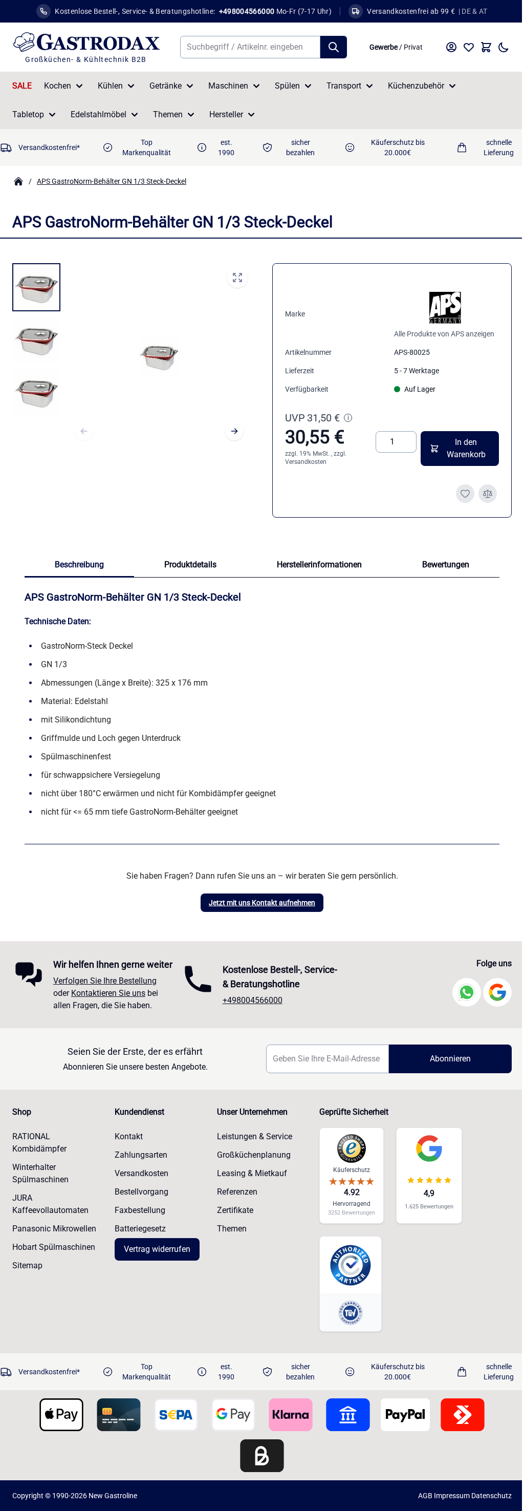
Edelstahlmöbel (98, 114)
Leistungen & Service (251, 1150)
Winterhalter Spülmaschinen (40, 1187)
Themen (168, 114)
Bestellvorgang (140, 1205)
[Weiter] (234, 431)
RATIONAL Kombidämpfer (39, 1156)
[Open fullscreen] (237, 277)
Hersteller (226, 114)
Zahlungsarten (139, 1169)
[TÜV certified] (346, 1327)
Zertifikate (232, 1224)
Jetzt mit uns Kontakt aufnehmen (262, 903)
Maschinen (228, 86)
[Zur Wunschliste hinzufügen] (465, 493)
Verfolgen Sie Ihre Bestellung (105, 994)
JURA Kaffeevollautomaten (50, 1218)
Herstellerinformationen (319, 564)
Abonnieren (443, 1072)
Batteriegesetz (138, 1242)
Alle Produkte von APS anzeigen (444, 334)
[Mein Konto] (451, 47)
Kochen (57, 86)
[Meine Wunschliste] (469, 47)
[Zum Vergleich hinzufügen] (487, 493)
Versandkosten (305, 461)
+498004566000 (250, 1007)
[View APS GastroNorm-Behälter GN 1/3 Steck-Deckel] (36, 287)
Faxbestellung (138, 1224)
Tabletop (28, 114)
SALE (22, 86)
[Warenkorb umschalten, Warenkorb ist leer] (486, 47)
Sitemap (27, 1279)
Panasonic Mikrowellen (54, 1242)
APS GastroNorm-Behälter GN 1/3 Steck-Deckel (111, 181)
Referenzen (234, 1205)
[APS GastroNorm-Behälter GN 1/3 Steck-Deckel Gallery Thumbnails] (36, 339)
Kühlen (110, 86)
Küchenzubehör (416, 86)
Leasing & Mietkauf (249, 1187)
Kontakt (127, 1150)
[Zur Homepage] (18, 181)
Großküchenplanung (251, 1169)
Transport (343, 86)
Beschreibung (79, 564)
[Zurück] (84, 431)
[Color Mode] (503, 47)
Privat (413, 47)
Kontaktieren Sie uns (108, 1007)
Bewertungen (445, 564)
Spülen (287, 86)
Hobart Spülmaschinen (53, 1261)
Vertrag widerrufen (155, 1263)
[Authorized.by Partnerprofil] (346, 1279)
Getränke (165, 86)
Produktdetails (190, 564)
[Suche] (333, 47)
